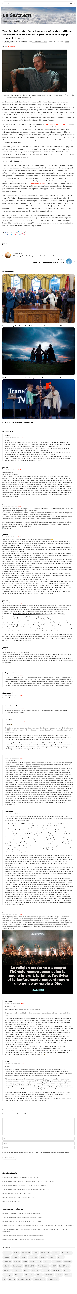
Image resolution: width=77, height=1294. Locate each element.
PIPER (54, 1266)
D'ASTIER (56, 1253)
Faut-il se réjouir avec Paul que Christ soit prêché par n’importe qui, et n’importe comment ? (42, 1225)
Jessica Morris (33, 517)
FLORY (23, 1257)
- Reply (21, 437)
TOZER (39, 1275)
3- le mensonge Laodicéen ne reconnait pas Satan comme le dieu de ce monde (28, 1181)
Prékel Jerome (43, 41)
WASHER (59, 1275)
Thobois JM (29, 1275)
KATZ (25, 1261)
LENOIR (46, 1261)
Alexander (7, 1253)
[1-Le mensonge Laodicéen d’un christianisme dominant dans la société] (38, 298)
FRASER (42, 1257)
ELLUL (6, 1257)
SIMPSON (35, 1270)
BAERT (16, 1253)
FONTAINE (33, 1257)
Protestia (11, 47)
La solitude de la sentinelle (11, 1201)
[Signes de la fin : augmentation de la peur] (69, 261)
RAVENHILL (17, 1270)
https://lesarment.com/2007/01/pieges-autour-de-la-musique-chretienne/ (39, 613)
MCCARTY (67, 1261)
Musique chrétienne (21, 41)
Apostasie (12, 41)
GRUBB (60, 1257)
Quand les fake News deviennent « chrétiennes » (28, 1217)
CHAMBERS (45, 1253)
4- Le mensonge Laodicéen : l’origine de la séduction (20, 1177)
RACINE (6, 1270)
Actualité (6, 41)
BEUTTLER (26, 1253)
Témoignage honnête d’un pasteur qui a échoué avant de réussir (36, 256)
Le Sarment (16, 15)
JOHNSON (7, 1261)
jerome (67, 41)
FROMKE (52, 1257)
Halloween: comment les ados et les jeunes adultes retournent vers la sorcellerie (37, 378)
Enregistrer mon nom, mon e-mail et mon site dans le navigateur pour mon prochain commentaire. (37, 1153)
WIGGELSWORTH (24, 1279)
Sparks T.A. (45, 1270)
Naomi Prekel (17, 1266)
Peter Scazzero (43, 1266)
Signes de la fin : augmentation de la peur (48, 262)
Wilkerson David (39, 1279)
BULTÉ (35, 1253)
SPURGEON (57, 1270)
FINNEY (15, 1257)
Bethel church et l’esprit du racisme (17, 422)
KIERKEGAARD (35, 1261)
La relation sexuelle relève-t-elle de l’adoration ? (18, 1197)
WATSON (12, 1279)
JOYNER (17, 1261)
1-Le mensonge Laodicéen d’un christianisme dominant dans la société (32, 326)
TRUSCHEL (49, 1275)
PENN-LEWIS (29, 1266)
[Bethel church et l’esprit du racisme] (38, 399)
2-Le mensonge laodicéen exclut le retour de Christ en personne (24, 1185)
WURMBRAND (53, 1279)
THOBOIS (18, 1275)
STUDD (66, 1270)
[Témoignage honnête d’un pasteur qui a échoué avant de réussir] (8, 255)
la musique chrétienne (38, 183)
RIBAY (26, 1270)
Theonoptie (8, 1275)
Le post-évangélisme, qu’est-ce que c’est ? (16, 1193)
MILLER (6, 1266)
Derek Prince (66, 1253)
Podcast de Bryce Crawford (55, 124)
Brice (7, 1061)
